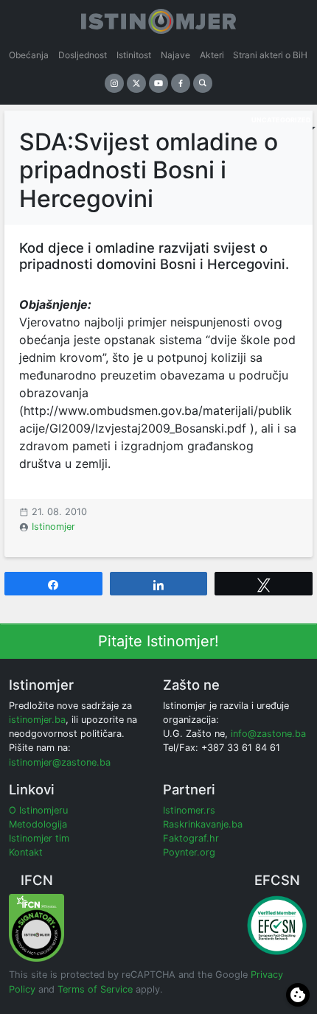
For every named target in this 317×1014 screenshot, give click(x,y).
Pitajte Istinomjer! (158, 641)
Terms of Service (95, 989)
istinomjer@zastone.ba (60, 762)
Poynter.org (189, 852)
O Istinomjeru (38, 810)
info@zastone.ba (268, 733)
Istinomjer (53, 526)
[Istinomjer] (158, 18)
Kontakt (26, 852)
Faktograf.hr (191, 838)
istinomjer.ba (37, 719)
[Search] (202, 83)
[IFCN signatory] (36, 926)
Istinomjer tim (39, 838)
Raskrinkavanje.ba (203, 824)
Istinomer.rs (189, 810)
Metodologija (38, 824)
